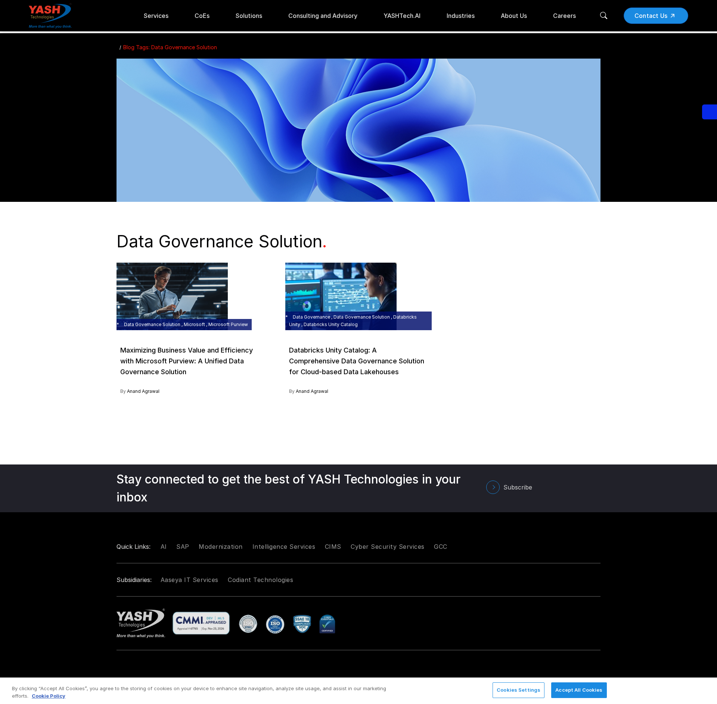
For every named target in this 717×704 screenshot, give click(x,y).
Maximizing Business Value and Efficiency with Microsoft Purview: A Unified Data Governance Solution (186, 361)
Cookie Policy (48, 696)
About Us (514, 15)
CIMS (333, 546)
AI (164, 546)
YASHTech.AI (402, 15)
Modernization (221, 546)
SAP (182, 546)
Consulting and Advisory (322, 15)
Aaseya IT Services (189, 579)
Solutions (249, 15)
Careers (564, 15)
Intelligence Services (284, 546)
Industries (461, 15)
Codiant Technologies (260, 579)
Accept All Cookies (578, 690)
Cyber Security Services (388, 546)
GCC (440, 546)
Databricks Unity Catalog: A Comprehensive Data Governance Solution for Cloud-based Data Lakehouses (356, 361)
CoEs (202, 15)
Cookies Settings (518, 690)
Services (156, 15)
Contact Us (651, 15)
